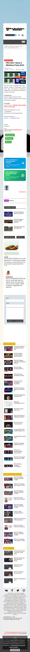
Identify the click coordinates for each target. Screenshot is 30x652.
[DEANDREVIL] (8, 274)
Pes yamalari (23, 633)
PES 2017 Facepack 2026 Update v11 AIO (19, 484)
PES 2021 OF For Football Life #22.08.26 (18, 382)
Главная (7, 46)
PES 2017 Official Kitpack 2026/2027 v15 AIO (19, 478)
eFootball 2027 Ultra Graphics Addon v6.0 (19, 430)
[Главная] (15, 30)
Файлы (11, 46)
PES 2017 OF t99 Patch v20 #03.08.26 (19, 526)
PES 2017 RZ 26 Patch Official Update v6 (20, 519)
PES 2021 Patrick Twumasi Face (18, 423)
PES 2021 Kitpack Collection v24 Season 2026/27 (20, 362)
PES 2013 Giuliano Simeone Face (18, 572)
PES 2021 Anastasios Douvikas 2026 (19, 395)
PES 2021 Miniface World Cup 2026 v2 (19, 212)
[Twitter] (18, 591)
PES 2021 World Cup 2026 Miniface (19, 227)
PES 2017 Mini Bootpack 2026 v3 (18, 512)
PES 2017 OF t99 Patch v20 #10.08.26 (19, 498)
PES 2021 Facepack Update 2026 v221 (19, 444)
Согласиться (15, 650)
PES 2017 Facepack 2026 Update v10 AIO (19, 540)
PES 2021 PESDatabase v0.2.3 (19, 402)
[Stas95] (11, 254)
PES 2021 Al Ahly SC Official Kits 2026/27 (19, 416)
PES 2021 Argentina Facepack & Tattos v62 (19, 348)
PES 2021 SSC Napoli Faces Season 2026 (19, 457)
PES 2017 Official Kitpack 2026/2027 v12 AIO (19, 534)
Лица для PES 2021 (13, 47)
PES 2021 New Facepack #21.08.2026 (18, 465)
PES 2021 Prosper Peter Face (18, 409)
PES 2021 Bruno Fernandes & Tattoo (19, 375)
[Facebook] (12, 591)
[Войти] (19, 35)
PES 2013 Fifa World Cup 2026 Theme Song (19, 552)
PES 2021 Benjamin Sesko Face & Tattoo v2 (19, 389)
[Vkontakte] (6, 591)
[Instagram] (23, 591)
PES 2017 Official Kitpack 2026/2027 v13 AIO (19, 506)
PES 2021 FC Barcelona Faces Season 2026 (18, 451)
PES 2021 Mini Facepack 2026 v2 (18, 368)
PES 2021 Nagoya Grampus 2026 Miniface (18, 221)
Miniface (11, 200)
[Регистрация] (23, 35)
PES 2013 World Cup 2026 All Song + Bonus (19, 559)
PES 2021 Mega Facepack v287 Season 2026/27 (18, 355)
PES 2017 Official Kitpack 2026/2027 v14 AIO (19, 492)
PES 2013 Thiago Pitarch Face (18, 565)
